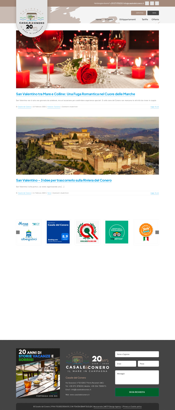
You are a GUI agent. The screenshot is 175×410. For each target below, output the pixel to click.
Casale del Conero (24, 107)
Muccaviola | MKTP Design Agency (107, 406)
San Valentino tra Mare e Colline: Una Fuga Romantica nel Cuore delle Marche (75, 94)
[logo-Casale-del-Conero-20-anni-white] (87, 352)
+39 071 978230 (116, 3)
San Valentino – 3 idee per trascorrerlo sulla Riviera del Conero (64, 180)
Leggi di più (155, 107)
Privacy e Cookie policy (132, 406)
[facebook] (147, 3)
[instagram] (152, 3)
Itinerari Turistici (54, 107)
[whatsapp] (157, 3)
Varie (49, 193)
